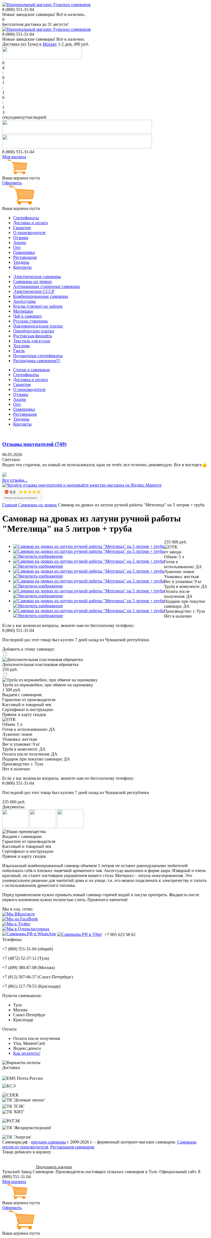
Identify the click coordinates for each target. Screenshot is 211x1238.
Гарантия (21, 227)
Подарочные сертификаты (38, 355)
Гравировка (24, 252)
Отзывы (20, 237)
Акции (19, 242)
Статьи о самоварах (31, 369)
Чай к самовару (27, 316)
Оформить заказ (17, 1166)
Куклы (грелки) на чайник (38, 306)
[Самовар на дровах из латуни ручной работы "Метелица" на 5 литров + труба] (88, 546)
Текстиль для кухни (31, 340)
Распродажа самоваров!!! (36, 360)
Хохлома (21, 345)
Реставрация (25, 257)
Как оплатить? (26, 1053)
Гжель (19, 350)
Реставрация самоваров (72, 1147)
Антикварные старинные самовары (46, 286)
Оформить (12, 183)
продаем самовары (48, 1142)
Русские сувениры (30, 321)
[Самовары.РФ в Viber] (79, 934)
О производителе (29, 232)
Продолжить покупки (54, 1167)
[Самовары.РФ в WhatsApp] (29, 933)
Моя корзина (14, 156)
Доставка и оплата (30, 222)
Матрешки (23, 311)
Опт (17, 247)
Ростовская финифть (32, 336)
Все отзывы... (14, 480)
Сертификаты (26, 217)
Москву (50, 44)
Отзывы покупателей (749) (34, 444)
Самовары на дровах (32, 281)
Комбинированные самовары (40, 296)
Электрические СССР (33, 291)
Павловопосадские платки (38, 326)
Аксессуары (24, 301)
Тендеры (21, 262)
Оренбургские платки (33, 331)
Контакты (22, 267)
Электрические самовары (37, 276)
